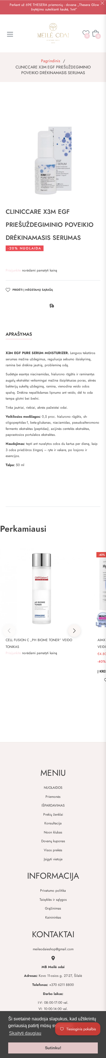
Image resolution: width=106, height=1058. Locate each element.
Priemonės (53, 796)
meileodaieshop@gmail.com (53, 949)
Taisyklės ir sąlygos (53, 899)
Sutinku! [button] (53, 1048)
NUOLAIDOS (53, 787)
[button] (74, 630)
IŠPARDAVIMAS (53, 805)
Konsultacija (53, 823)
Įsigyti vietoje (53, 859)
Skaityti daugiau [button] (25, 1033)
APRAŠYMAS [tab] (19, 334)
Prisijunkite (14, 270)
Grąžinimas (53, 908)
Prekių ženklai (53, 814)
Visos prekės (53, 850)
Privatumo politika (53, 890)
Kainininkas (53, 917)
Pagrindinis (50, 61)
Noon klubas (53, 832)
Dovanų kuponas (53, 841)
